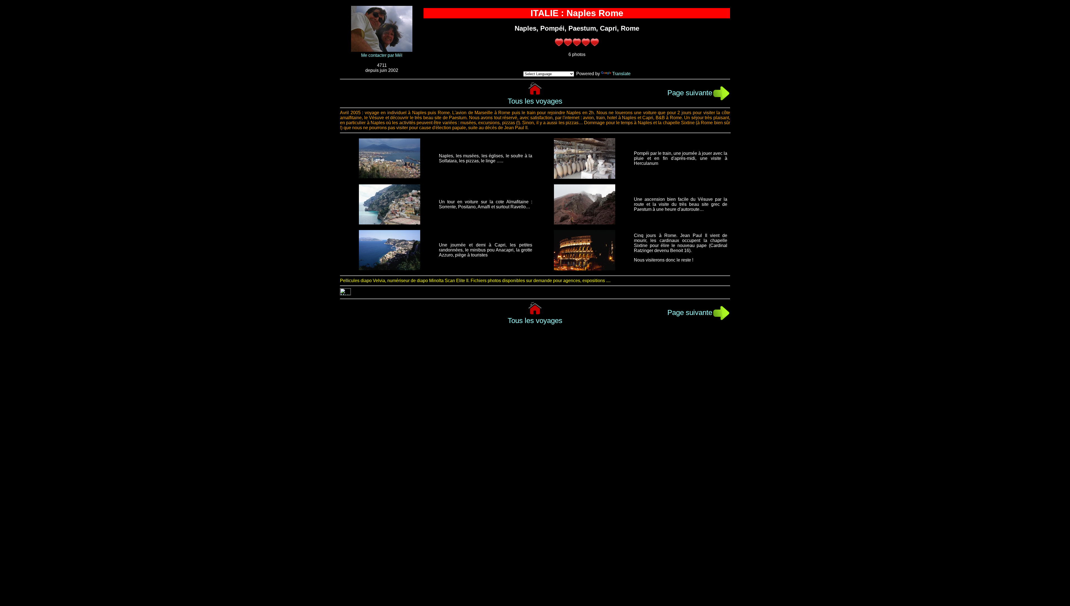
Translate (621, 73)
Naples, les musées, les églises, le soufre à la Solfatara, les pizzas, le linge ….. (485, 158)
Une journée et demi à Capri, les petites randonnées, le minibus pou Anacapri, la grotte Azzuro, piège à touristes (485, 250)
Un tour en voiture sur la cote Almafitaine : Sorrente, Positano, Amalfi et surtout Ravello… (485, 204)
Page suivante (689, 93)
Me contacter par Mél (381, 55)
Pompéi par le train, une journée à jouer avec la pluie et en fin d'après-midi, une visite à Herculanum (680, 158)
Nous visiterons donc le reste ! (663, 260)
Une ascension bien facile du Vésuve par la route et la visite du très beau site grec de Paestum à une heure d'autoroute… (680, 204)
